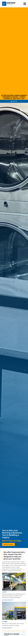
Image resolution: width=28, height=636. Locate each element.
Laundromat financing (7, 599)
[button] (25, 4)
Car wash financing (7, 627)
